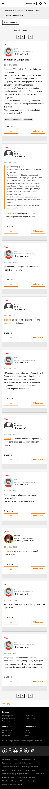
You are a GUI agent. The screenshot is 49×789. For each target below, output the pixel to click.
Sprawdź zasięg (30, 718)
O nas (27, 730)
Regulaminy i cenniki (8, 721)
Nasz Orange (9, 10)
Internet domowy (34, 10)
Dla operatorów (7, 730)
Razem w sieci (6, 763)
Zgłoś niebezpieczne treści (10, 767)
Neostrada (28, 119)
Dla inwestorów (7, 733)
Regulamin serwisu (23, 774)
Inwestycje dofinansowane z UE (12, 784)
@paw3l (7, 214)
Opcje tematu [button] (9, 22)
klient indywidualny (13, 119)
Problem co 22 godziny (16, 59)
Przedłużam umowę (8, 718)
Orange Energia (30, 770)
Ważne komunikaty (8, 774)
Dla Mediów (6, 735)
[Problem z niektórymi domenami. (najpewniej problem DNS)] (35, 30)
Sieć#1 (15, 759)
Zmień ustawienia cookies (23, 763)
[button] (45, 47)
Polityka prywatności (8, 777)
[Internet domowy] (20, 30)
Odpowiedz (38, 131)
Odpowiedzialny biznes (28, 759)
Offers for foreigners (26, 781)
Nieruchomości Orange (9, 781)
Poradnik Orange (16, 770)
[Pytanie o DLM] (31, 30)
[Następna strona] (30, 37)
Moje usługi (21, 10)
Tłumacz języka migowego (30, 767)
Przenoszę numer (7, 716)
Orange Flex (6, 759)
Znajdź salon (29, 716)
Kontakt (27, 733)
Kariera (27, 735)
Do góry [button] (7, 704)
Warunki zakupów (38, 774)
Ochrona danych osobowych (27, 777)
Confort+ (5, 770)
